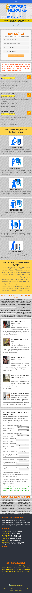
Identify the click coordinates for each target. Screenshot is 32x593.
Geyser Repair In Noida (7, 522)
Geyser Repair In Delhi (7, 520)
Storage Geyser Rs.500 (22, 445)
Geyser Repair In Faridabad (8, 524)
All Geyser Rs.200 (24, 448)
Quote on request (24, 460)
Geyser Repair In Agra (7, 525)
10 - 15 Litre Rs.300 (23, 430)
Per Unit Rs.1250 (24, 456)
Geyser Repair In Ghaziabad (23, 524)
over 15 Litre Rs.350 (23, 435)
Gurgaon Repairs (20, 588)
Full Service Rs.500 (23, 453)
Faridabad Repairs (18, 590)
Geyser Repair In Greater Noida (22, 522)
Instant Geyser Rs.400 (23, 440)
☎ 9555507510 (16, 16)
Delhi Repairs (6, 588)
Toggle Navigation (16, 25)
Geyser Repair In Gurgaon (20, 520)
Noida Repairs (13, 588)
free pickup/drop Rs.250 (22, 464)
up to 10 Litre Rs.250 (23, 427)
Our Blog (16, 525)
